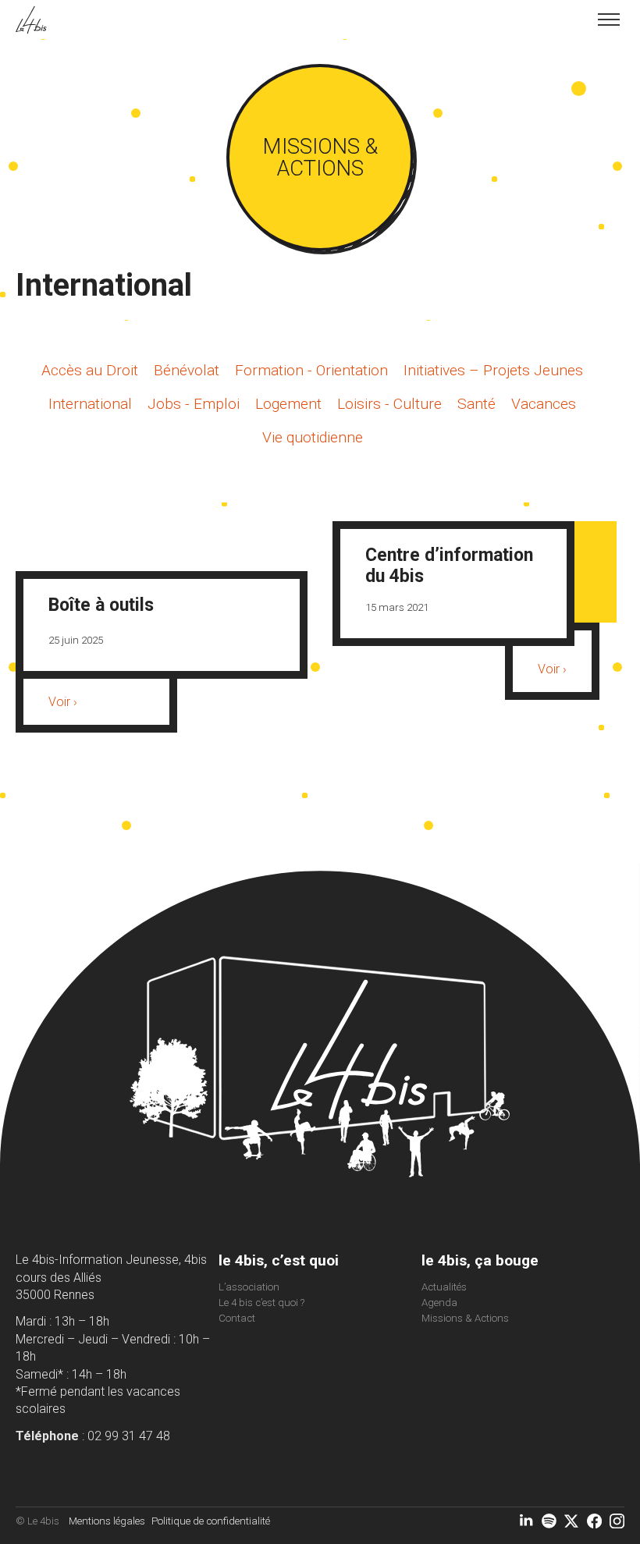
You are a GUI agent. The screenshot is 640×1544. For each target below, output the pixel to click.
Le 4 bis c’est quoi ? (261, 1302)
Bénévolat (186, 370)
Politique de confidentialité (210, 1521)
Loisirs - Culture (389, 404)
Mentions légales (107, 1521)
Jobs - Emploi (194, 404)
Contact (237, 1318)
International (90, 404)
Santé (476, 404)
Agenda (439, 1302)
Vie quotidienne (312, 437)
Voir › (62, 701)
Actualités (444, 1287)
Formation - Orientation (311, 370)
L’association (249, 1287)
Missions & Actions (465, 1318)
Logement (288, 404)
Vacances (543, 404)
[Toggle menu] (608, 19)
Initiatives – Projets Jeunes (493, 370)
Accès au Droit (89, 370)
